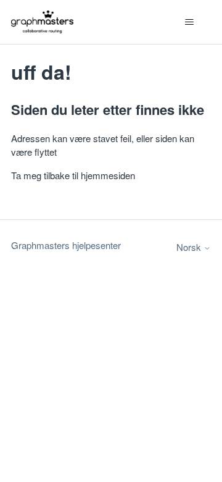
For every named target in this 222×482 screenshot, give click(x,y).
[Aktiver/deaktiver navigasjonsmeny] (189, 22)
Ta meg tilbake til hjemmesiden (73, 175)
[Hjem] (42, 22)
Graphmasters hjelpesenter (66, 245)
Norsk (190, 247)
